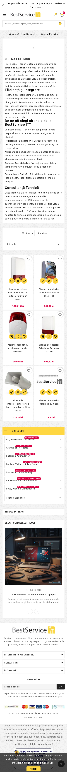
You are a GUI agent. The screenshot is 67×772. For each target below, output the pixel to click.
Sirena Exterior (14, 511)
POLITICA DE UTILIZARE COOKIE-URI (33, 763)
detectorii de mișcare (22, 109)
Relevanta (33, 244)
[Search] (60, 24)
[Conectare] (55, 14)
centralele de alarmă (16, 106)
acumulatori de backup (47, 152)
